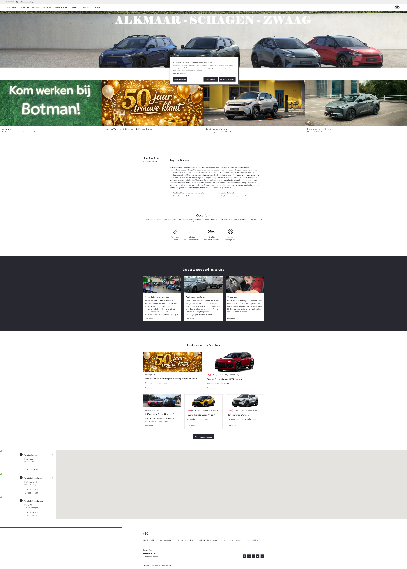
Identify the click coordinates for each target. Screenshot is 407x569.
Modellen (36, 7)
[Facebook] (244, 556)
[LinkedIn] (253, 556)
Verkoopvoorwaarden (184, 540)
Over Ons (25, 7)
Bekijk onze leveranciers (179, 73)
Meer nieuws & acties (203, 437)
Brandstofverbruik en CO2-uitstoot (211, 540)
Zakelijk (97, 7)
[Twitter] (262, 556)
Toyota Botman (12, 7)
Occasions (47, 7)
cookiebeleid (209, 69)
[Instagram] (249, 556)
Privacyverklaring (164, 540)
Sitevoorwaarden (236, 540)
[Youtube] (257, 556)
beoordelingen (150, 161)
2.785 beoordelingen (27, 2)
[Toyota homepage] (397, 7)
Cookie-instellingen (180, 79)
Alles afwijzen (210, 79)
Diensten (87, 7)
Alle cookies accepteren (227, 79)
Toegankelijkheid (253, 540)
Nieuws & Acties (61, 7)
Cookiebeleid (148, 540)
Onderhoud (75, 7)
